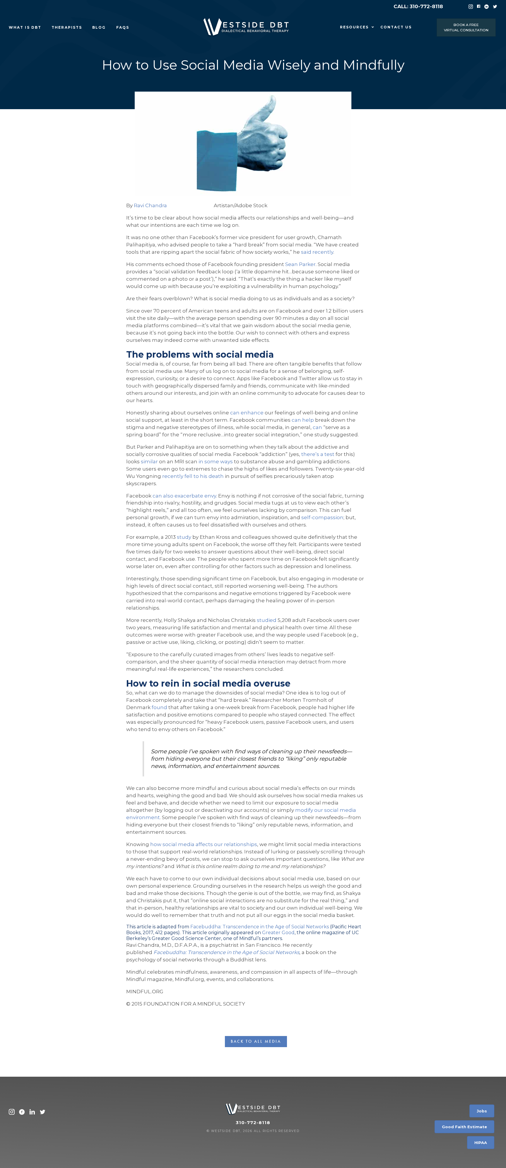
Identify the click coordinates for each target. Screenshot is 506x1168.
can (317, 427)
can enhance (247, 413)
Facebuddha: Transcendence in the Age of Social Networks (259, 926)
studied (266, 620)
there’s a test (317, 454)
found (159, 707)
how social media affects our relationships (203, 844)
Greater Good (278, 932)
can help (303, 420)
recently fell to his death (193, 476)
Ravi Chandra (150, 205)
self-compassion (322, 517)
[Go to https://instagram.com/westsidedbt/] (12, 1112)
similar (149, 461)
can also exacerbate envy (184, 496)
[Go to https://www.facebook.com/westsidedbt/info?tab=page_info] (22, 1112)
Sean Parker (300, 264)
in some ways (216, 461)
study (184, 537)
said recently (317, 252)
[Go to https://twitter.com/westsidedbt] (42, 1112)
